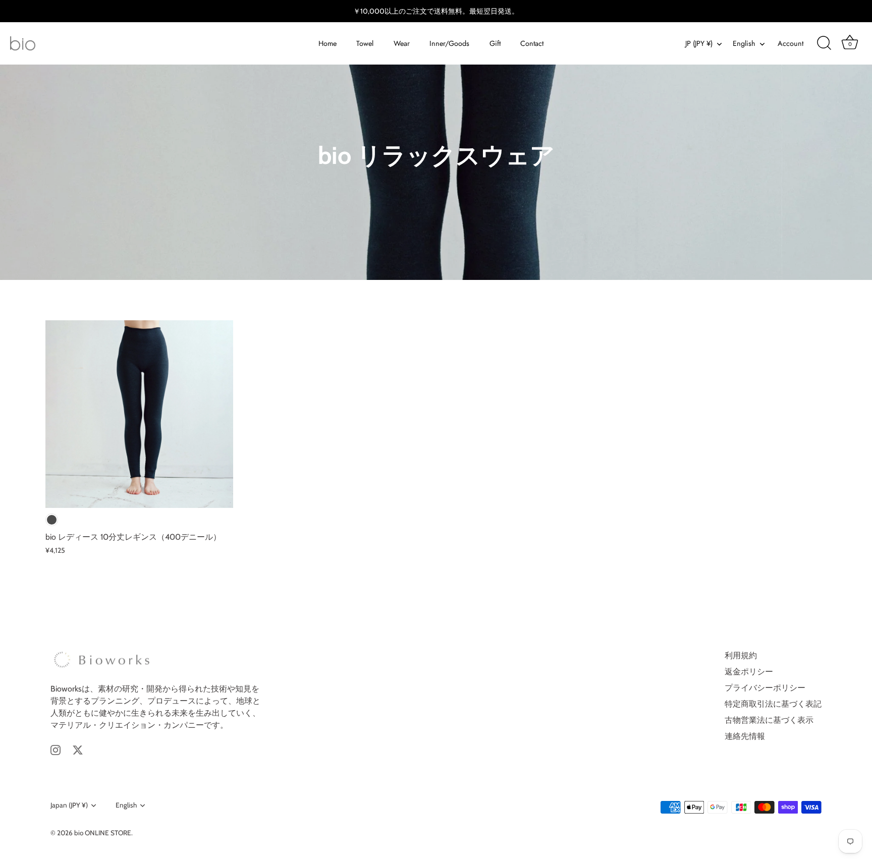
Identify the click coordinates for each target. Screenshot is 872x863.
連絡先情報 (745, 736)
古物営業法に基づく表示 (769, 720)
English (744, 43)
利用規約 (741, 655)
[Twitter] (78, 749)
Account (790, 43)
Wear (402, 43)
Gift (495, 43)
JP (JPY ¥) (699, 43)
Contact (531, 43)
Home (327, 43)
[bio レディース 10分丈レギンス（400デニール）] (139, 414)
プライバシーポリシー (765, 688)
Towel (364, 43)
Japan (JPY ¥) (69, 805)
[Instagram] (55, 749)
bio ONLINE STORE (102, 833)
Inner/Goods (449, 43)
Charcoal (52, 520)
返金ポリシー (749, 671)
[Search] (824, 43)
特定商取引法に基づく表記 (773, 704)
